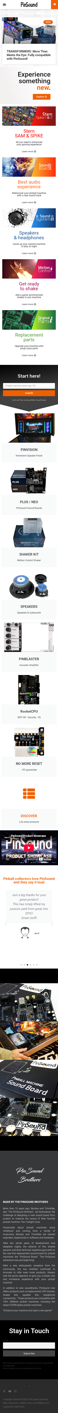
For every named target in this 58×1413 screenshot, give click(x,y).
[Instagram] (15, 1391)
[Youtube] (10, 1391)
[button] (4, 4)
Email (5, 1340)
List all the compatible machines (29, 400)
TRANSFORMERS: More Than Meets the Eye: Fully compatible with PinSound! (29, 55)
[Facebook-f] (4, 1391)
